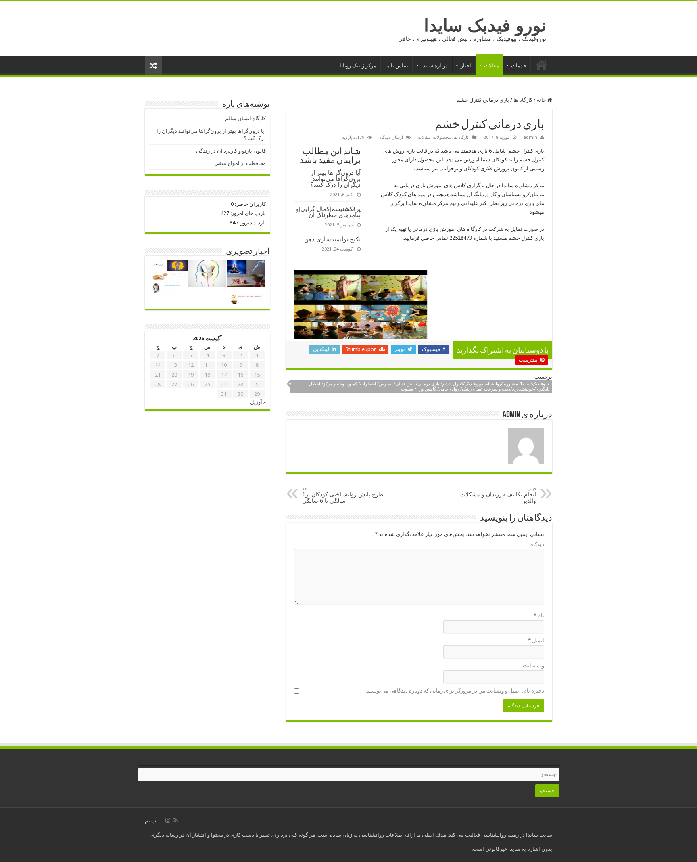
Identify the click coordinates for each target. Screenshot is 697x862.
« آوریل (258, 402)
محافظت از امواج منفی (240, 163)
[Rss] (176, 820)
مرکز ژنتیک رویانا (358, 66)
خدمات (518, 66)
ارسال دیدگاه (391, 137)
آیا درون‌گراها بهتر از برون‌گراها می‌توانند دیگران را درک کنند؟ (335, 178)
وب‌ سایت (533, 666)
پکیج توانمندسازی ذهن (332, 239)
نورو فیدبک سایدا (485, 25)
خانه (541, 64)
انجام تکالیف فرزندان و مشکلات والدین (498, 495)
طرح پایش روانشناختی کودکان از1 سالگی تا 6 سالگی (342, 495)
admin (530, 137)
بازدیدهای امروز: (247, 213)
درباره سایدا (434, 66)
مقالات (491, 66)
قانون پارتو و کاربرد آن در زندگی (231, 151)
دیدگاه (537, 544)
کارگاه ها (522, 100)
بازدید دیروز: (252, 223)
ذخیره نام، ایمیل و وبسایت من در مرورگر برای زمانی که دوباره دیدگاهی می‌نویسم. (454, 691)
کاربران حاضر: (250, 204)
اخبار (466, 66)
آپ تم (151, 821)
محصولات (442, 137)
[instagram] (168, 820)
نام (539, 616)
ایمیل (536, 641)
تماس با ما (396, 66)
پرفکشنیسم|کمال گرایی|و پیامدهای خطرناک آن (328, 211)
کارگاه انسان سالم (245, 118)
